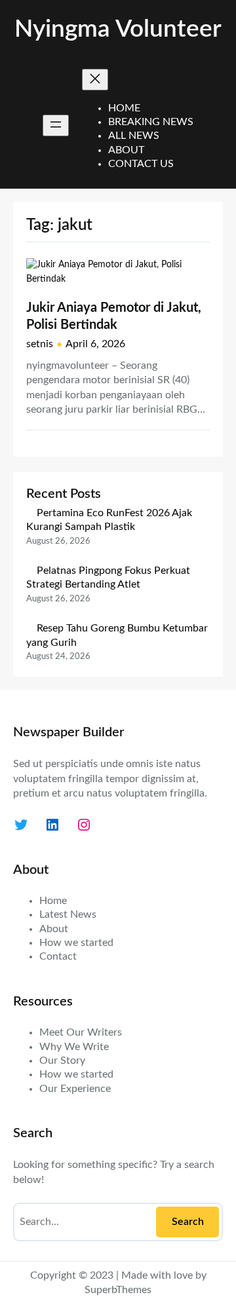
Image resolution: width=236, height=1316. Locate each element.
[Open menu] (56, 125)
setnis (39, 344)
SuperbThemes (118, 1290)
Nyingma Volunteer (118, 29)
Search (188, 1221)
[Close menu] (95, 79)
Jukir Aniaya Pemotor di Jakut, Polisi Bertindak (113, 316)
